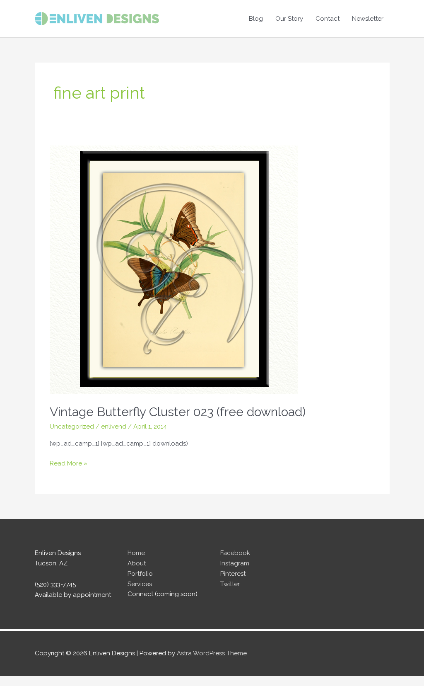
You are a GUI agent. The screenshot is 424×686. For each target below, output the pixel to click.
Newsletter (367, 18)
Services (140, 584)
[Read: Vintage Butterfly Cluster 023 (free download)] (174, 269)
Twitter (230, 584)
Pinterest (233, 573)
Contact (328, 18)
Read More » (68, 464)
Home (136, 553)
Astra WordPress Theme (212, 653)
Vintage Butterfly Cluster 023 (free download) (178, 412)
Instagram (234, 563)
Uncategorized (72, 426)
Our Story (289, 18)
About (137, 563)
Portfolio (140, 573)
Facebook (235, 553)
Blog (256, 18)
